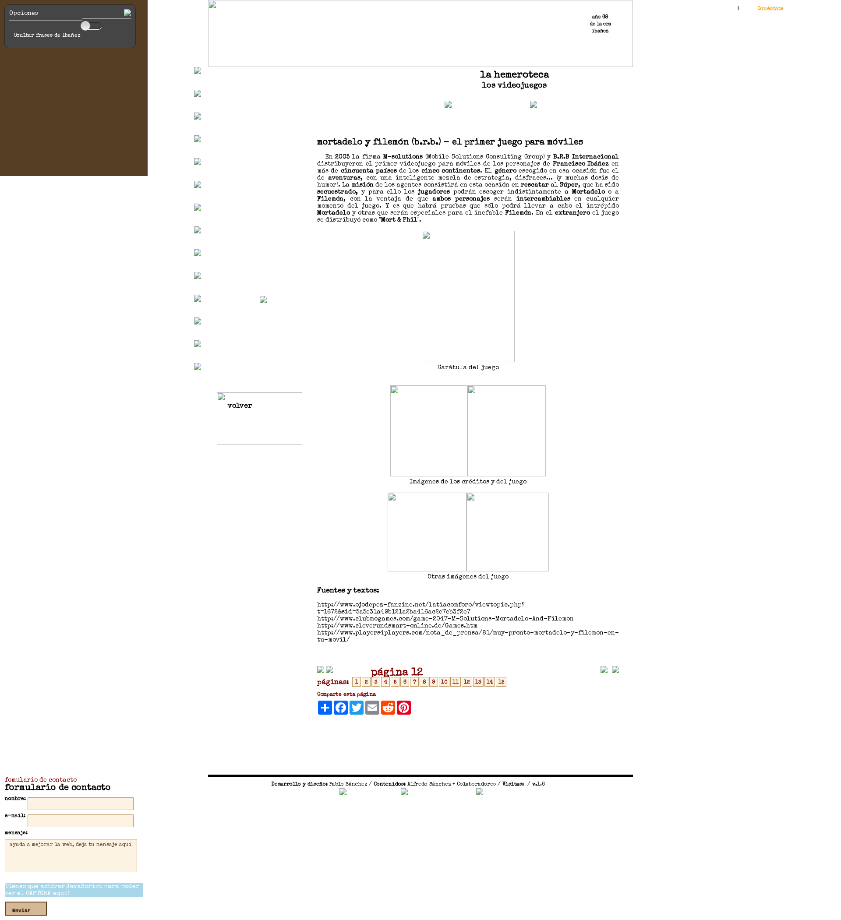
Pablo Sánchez (348, 784)
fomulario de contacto (41, 780)
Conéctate (770, 9)
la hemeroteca (514, 76)
